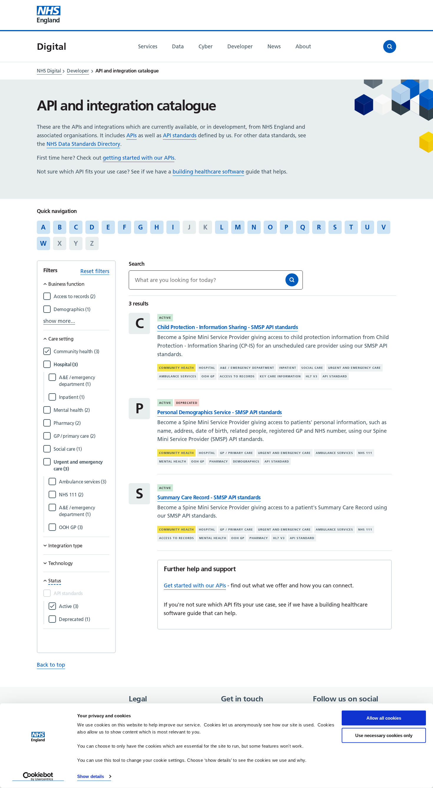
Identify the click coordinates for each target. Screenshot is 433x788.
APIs (131, 135)
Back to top (51, 664)
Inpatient (287, 368)
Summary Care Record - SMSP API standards (208, 497)
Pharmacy (218, 461)
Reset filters (94, 271)
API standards (179, 135)
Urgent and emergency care (354, 368)
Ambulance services (177, 376)
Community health (176, 368)
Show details (90, 776)
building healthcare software (208, 171)
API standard (335, 376)
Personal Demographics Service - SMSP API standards (219, 412)
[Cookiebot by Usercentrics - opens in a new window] (38, 776)
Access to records (237, 376)
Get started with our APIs (195, 585)
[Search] (291, 279)
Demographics (246, 461)
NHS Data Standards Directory (83, 144)
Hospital (207, 368)
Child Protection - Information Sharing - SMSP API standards (227, 327)
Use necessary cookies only (383, 735)
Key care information (280, 376)
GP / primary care (236, 453)
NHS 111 (365, 453)
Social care (312, 368)
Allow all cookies (383, 718)
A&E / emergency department (247, 368)
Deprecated (186, 403)
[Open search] (389, 46)
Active (165, 318)
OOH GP (208, 376)
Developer (78, 71)
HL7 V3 (312, 376)
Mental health (172, 461)
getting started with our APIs (138, 157)
